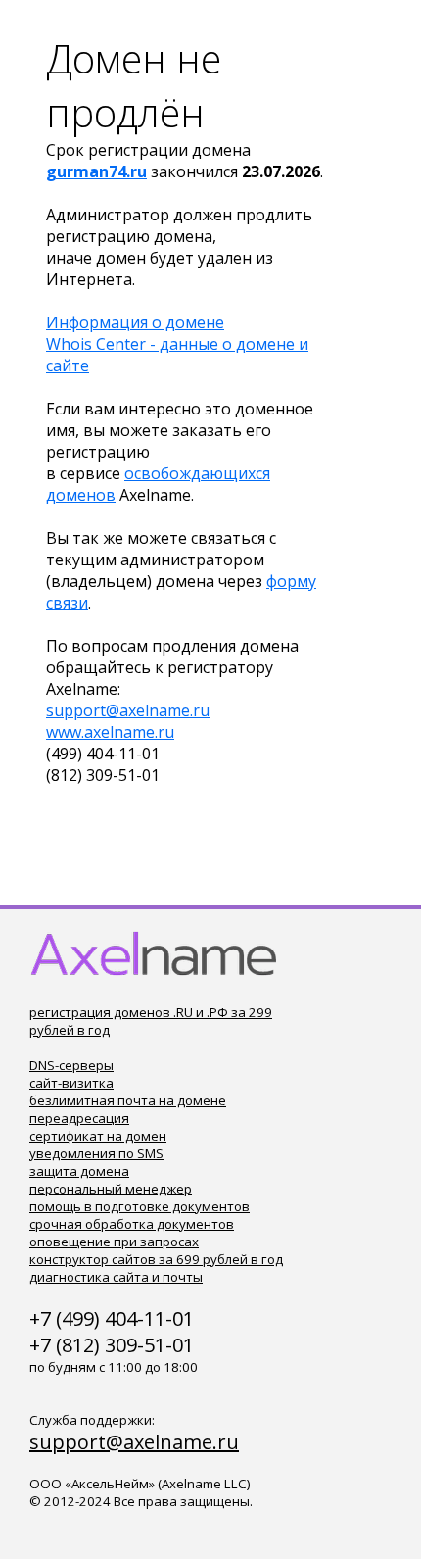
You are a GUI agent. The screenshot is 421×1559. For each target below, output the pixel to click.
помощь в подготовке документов (139, 1206)
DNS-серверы (71, 1065)
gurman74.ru (96, 171)
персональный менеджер (110, 1188)
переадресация (79, 1118)
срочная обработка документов (131, 1224)
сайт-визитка (71, 1083)
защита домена (79, 1171)
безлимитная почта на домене (127, 1100)
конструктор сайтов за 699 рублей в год (156, 1259)
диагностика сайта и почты (116, 1277)
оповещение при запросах (114, 1241)
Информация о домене (135, 322)
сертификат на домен (97, 1136)
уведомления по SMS (96, 1153)
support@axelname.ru (128, 710)
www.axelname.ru (110, 732)
